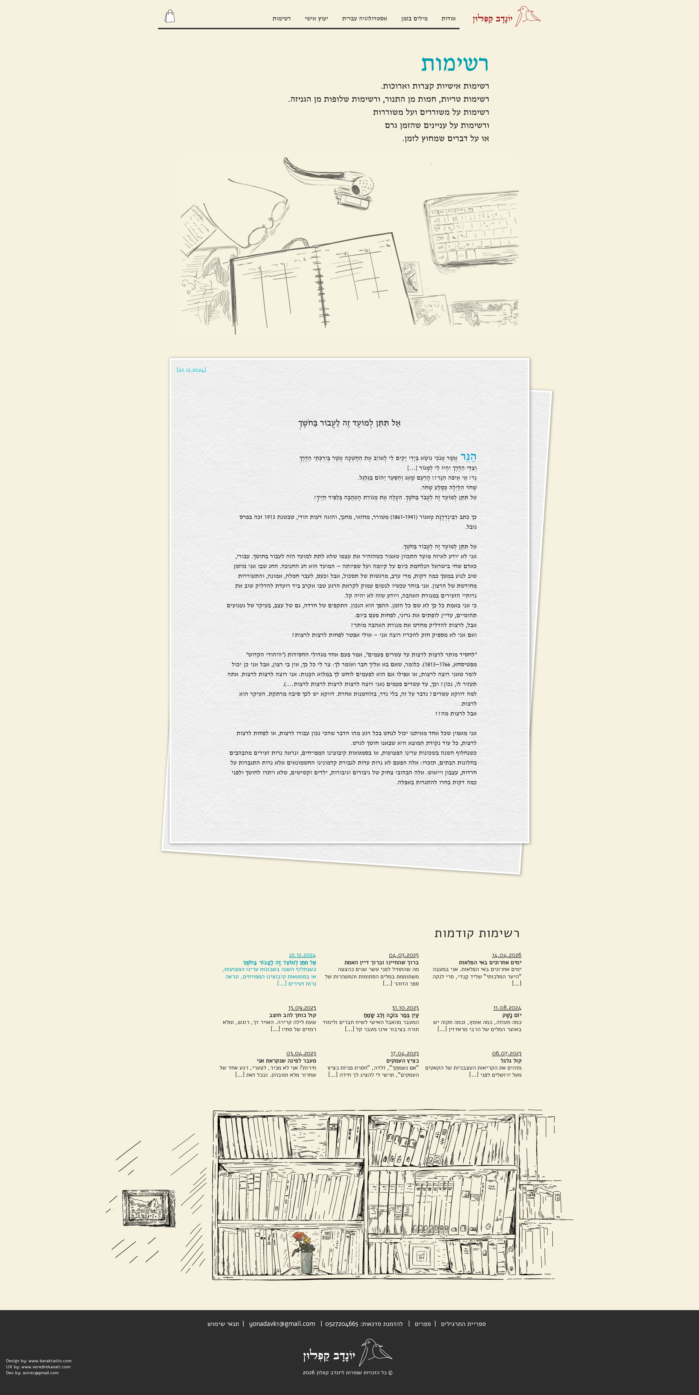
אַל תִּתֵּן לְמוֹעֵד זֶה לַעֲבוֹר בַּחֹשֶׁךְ (279, 962)
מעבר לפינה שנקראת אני (286, 1060)
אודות (449, 19)
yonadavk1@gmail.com (282, 1323)
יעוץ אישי (316, 19)
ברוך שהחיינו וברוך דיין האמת (382, 962)
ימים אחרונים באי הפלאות (490, 962)
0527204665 (341, 1323)
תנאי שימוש (223, 1323)
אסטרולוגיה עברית (364, 19)
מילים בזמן (414, 19)
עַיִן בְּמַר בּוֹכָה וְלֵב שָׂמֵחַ (391, 1015)
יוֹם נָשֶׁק (512, 1015)
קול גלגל (511, 1060)
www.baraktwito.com (50, 1361)
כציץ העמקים (402, 1060)
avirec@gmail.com (41, 1373)
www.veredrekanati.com (45, 1367)
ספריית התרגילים (463, 1323)
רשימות (282, 19)
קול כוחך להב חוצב (292, 1015)
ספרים (423, 1323)
